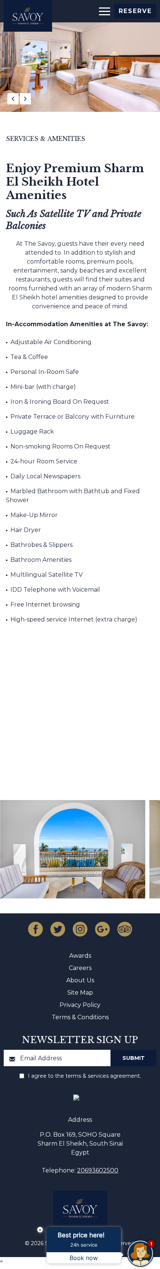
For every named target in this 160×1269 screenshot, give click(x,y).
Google (102, 929)
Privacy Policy (80, 1004)
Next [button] (25, 98)
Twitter (57, 929)
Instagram (80, 929)
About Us (80, 980)
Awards (80, 955)
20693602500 (97, 1170)
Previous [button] (13, 98)
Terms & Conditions (80, 1017)
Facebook (35, 929)
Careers (80, 968)
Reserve (135, 11)
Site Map (80, 992)
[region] (104, 11)
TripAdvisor (124, 929)
